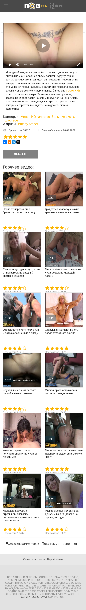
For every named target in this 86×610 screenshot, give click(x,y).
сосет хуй (73, 90)
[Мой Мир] (14, 142)
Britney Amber (28, 124)
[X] (18, 142)
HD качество (40, 116)
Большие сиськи (63, 116)
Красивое (11, 120)
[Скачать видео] (20, 154)
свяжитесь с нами (34, 597)
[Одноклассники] (9, 142)
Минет (25, 116)
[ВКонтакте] (5, 142)
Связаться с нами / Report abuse (43, 559)
